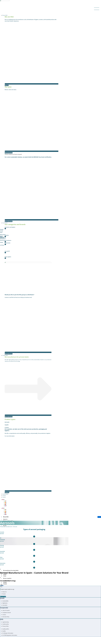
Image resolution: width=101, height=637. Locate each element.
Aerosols (7, 422)
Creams (7, 427)
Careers (4, 497)
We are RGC (5, 15)
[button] (50, 9)
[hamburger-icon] (99, 517)
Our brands (4, 223)
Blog (2, 585)
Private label (5, 355)
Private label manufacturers (6, 526)
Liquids (6, 425)
